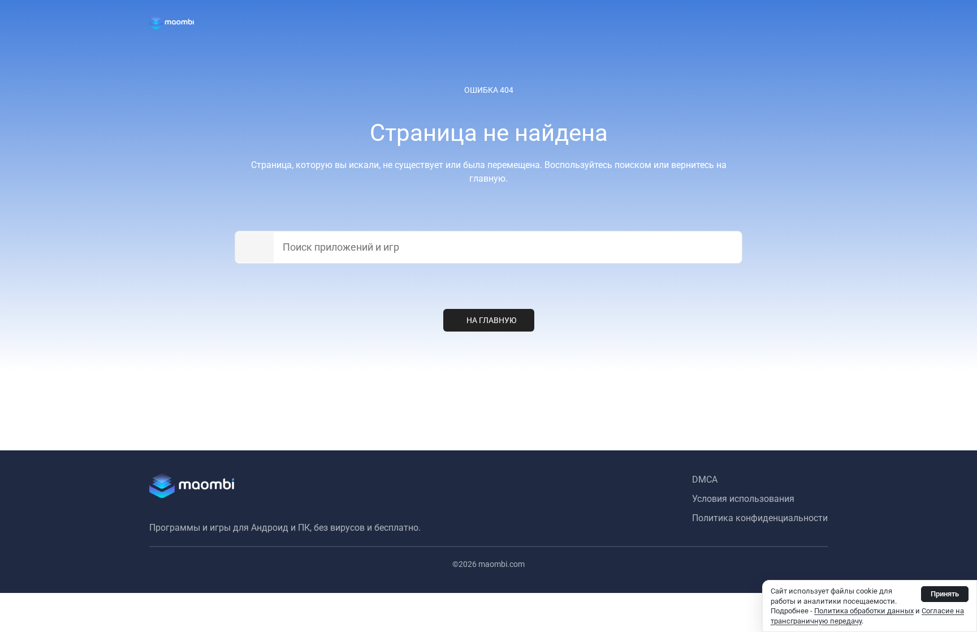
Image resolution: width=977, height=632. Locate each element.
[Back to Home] (171, 22)
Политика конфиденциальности (760, 518)
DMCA (704, 479)
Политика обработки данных (864, 611)
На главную (491, 320)
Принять (945, 594)
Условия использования (743, 498)
